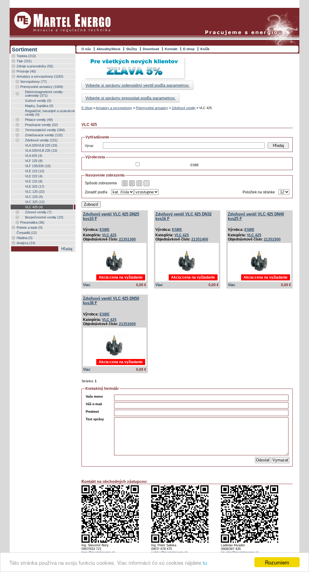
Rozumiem (277, 562)
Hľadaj (278, 145)
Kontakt (171, 49)
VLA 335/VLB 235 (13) (41, 150)
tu (205, 562)
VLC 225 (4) (34, 197)
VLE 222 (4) (34, 176)
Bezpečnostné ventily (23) (44, 217)
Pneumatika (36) (32, 222)
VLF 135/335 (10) (38, 166)
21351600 (127, 324)
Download (151, 49)
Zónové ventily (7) (38, 212)
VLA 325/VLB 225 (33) (41, 145)
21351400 (199, 239)
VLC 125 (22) (35, 191)
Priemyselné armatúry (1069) (41, 87)
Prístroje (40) (26, 71)
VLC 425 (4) (34, 207)
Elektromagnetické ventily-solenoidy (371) (44, 93)
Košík (204, 49)
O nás (86, 49)
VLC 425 (109, 235)
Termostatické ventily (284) (45, 130)
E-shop (189, 49)
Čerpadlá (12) (27, 232)
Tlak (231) (24, 61)
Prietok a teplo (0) (30, 227)
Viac (87, 285)
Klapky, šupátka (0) (39, 106)
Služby (131, 49)
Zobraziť (91, 204)
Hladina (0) (25, 238)
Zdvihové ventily (184, 108)
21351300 (127, 239)
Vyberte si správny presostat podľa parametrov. (130, 97)
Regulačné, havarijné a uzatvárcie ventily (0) (50, 112)
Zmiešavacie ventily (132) (44, 135)
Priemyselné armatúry (152, 108)
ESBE (105, 230)
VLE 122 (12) (34, 171)
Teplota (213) (26, 56)
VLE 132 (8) (34, 181)
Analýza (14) (26, 243)
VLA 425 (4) (33, 155)
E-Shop (86, 108)
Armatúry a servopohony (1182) (40, 76)
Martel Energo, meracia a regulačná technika (62, 22)
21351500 (272, 239)
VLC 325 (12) (35, 202)
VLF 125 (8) (34, 161)
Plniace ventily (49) (39, 119)
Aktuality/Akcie (108, 49)
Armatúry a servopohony (114, 108)
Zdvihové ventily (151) (41, 140)
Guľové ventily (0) (38, 100)
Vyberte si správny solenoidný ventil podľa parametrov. (137, 85)
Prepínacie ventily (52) (41, 125)
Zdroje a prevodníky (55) (35, 66)
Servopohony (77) (33, 81)
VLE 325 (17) (34, 186)
